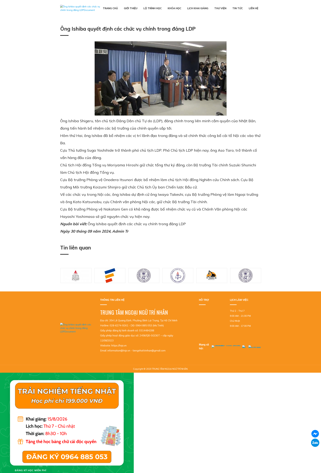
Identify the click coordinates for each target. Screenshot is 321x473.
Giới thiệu (130, 8)
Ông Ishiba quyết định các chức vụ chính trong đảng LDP (137, 224)
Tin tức (237, 8)
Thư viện (220, 8)
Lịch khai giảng (197, 8)
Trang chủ (110, 8)
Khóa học (174, 8)
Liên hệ (253, 8)
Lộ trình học (152, 8)
